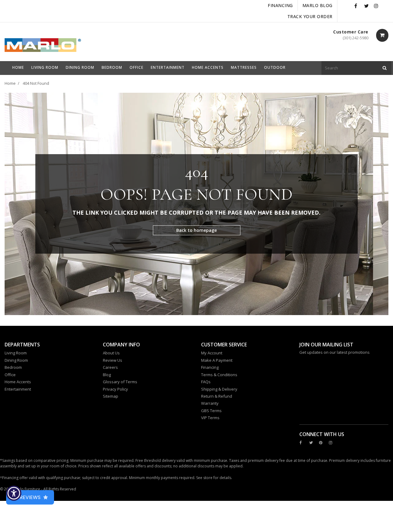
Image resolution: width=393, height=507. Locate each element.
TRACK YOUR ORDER (310, 16)
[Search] (384, 68)
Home (10, 83)
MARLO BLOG (317, 5)
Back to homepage (196, 230)
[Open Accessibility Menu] (13, 493)
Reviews (30, 497)
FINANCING (280, 5)
